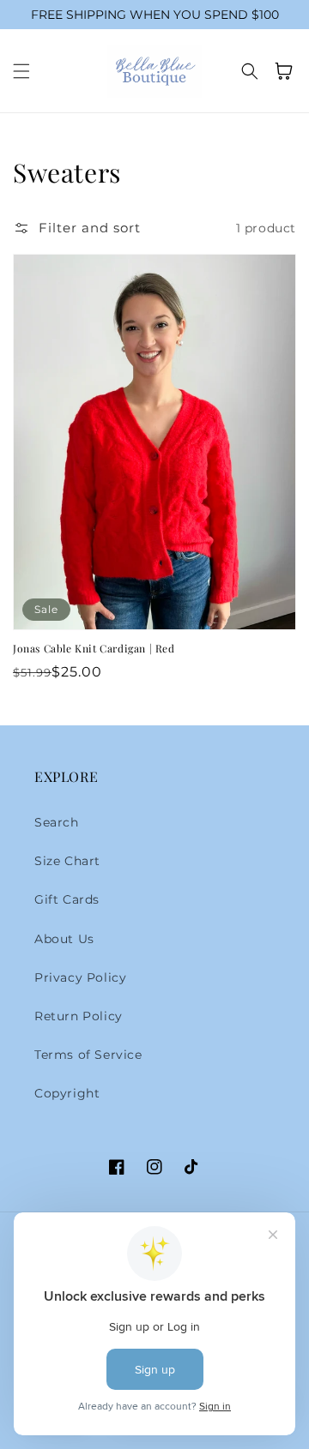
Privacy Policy (80, 977)
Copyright (67, 1093)
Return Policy (78, 1016)
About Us (64, 939)
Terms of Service (88, 1054)
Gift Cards (67, 899)
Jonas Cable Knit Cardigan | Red (94, 648)
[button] (21, 71)
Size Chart (67, 861)
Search (56, 822)
